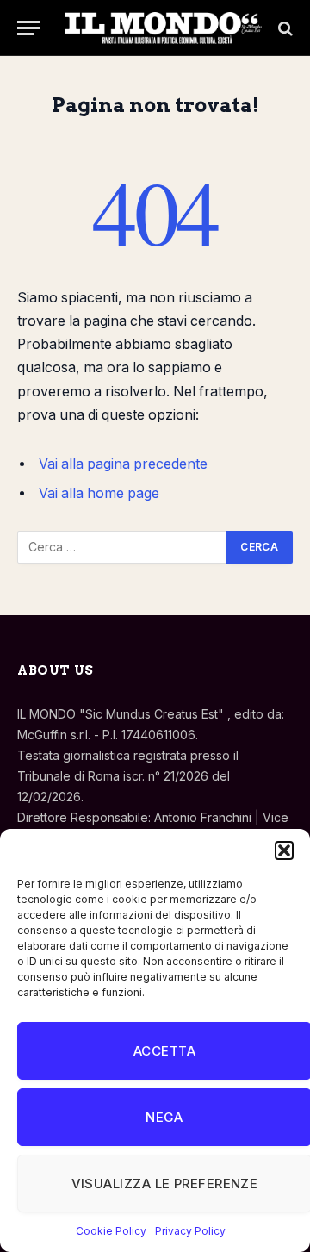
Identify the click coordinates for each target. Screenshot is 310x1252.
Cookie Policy (111, 1230)
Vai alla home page (99, 493)
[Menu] (28, 28)
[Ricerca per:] (122, 547)
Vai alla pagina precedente (123, 464)
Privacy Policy (190, 1230)
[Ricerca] (284, 28)
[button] (284, 850)
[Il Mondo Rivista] (163, 28)
